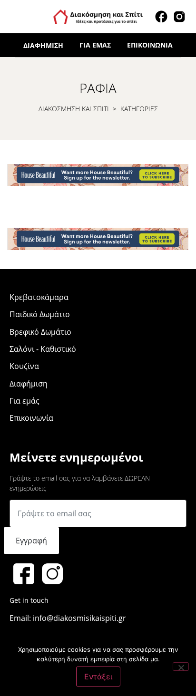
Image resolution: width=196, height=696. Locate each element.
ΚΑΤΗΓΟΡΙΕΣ (139, 108)
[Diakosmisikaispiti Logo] (98, 15)
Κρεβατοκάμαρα (39, 297)
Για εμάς (95, 44)
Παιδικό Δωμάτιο (40, 314)
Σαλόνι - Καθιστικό (43, 349)
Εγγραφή (31, 540)
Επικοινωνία (150, 44)
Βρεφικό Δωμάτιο (40, 332)
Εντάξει (98, 676)
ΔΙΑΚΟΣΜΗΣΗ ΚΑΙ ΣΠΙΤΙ (74, 108)
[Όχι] (181, 666)
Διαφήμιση (43, 45)
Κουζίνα (24, 366)
